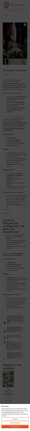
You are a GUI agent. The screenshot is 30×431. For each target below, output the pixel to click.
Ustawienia (15, 419)
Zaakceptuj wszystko (15, 426)
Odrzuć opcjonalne (15, 423)
